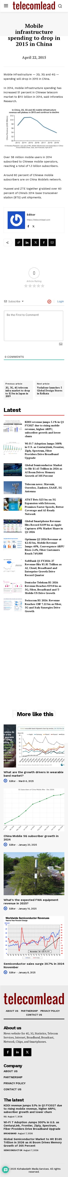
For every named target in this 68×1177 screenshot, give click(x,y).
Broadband (10, 1133)
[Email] (52, 242)
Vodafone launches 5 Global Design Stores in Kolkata (49, 390)
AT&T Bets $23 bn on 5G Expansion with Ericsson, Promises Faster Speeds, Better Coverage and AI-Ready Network (44, 506)
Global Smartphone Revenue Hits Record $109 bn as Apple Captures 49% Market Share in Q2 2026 (44, 526)
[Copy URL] (18, 242)
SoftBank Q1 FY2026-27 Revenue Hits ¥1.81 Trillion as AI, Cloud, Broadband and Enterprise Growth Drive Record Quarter (43, 568)
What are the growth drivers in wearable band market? (33, 773)
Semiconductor (13, 1150)
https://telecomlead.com (38, 219)
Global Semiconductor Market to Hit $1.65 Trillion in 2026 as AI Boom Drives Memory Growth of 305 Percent (43, 470)
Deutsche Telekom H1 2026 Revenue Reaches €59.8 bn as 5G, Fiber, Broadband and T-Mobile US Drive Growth (43, 588)
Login (60, 301)
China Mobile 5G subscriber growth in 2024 (31, 837)
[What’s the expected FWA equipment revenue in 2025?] (34, 873)
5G (5, 1116)
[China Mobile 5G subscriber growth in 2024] (34, 809)
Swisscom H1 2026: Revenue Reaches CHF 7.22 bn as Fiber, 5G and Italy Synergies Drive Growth (43, 606)
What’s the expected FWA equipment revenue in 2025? (31, 901)
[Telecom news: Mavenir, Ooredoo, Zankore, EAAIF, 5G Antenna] (13, 487)
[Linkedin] (27, 242)
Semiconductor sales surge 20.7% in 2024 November (34, 965)
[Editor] (16, 220)
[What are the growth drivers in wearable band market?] (34, 745)
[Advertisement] (34, 653)
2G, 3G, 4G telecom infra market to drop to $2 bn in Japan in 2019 (17, 392)
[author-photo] (6, 781)
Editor (31, 214)
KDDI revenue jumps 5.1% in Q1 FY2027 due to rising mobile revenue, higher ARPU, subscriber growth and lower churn (44, 429)
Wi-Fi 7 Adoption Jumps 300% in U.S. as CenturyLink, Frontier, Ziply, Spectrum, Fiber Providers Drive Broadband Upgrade (44, 450)
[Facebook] (28, 225)
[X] (33, 225)
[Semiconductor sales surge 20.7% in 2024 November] (34, 937)
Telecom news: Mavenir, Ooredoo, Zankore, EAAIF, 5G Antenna (43, 487)
